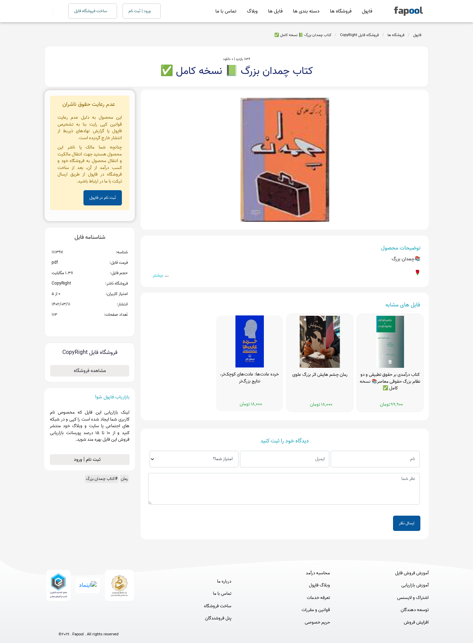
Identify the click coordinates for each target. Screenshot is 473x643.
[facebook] (63, 623)
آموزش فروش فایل (412, 573)
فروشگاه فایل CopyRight (359, 35)
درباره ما (224, 581)
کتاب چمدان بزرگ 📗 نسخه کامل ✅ (302, 35)
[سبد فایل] (47, 11)
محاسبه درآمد (318, 573)
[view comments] (98, 325)
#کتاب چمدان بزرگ (101, 478)
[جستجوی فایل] (56, 11)
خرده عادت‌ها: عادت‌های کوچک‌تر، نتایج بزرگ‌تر (249, 378)
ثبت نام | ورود (88, 460)
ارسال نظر (406, 523)
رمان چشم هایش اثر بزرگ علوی (320, 374)
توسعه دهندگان (415, 610)
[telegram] (75, 623)
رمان (124, 478)
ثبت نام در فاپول (102, 197)
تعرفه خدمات (318, 597)
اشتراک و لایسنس (413, 597)
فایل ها (275, 11)
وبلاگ (252, 11)
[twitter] (101, 623)
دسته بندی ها (306, 11)
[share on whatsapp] (89, 325)
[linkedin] (114, 623)
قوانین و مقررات (316, 610)
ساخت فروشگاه (217, 606)
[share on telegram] (80, 325)
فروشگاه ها (340, 11)
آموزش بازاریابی (415, 585)
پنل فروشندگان (218, 618)
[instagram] (88, 623)
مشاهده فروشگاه (90, 371)
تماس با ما (226, 11)
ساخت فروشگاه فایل (91, 11)
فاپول (367, 11)
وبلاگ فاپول (319, 585)
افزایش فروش (416, 622)
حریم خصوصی (317, 622)
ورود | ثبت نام (140, 11)
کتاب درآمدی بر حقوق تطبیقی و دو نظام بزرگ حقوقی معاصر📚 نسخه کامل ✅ (390, 381)
